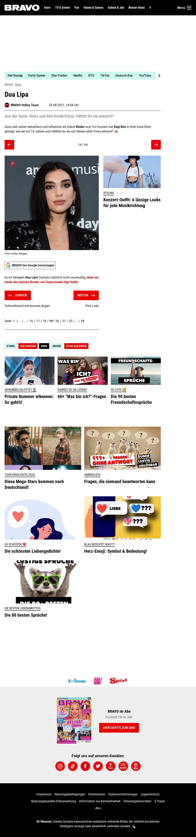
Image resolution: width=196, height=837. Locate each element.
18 (44, 321)
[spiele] (123, 766)
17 (38, 321)
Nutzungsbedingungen (70, 794)
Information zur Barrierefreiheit (99, 801)
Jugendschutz (150, 794)
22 (70, 321)
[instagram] (60, 766)
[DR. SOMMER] (77, 681)
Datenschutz (96, 794)
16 (31, 321)
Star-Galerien (76, 346)
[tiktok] (73, 766)
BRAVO (9, 85)
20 (57, 321)
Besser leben (137, 7)
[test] (110, 766)
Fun (76, 7)
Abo (98, 808)
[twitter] (98, 766)
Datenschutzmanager (122, 794)
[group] (80, 75)
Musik (57, 346)
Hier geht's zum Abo (119, 728)
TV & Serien (62, 7)
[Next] (157, 75)
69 (82, 321)
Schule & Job (116, 7)
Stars (47, 7)
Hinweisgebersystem (137, 801)
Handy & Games (93, 7)
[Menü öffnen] (189, 7)
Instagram (28, 346)
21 (64, 321)
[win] (136, 766)
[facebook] (85, 766)
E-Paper (159, 801)
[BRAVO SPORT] (119, 681)
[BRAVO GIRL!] (98, 681)
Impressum (43, 794)
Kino (44, 346)
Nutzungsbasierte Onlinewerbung (53, 801)
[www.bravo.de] (22, 8)
